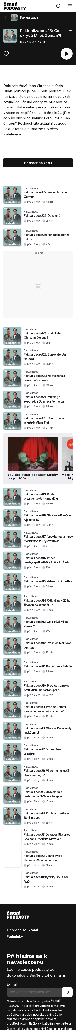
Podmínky (15, 936)
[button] (58, 6)
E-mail (12, 984)
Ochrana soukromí (22, 930)
